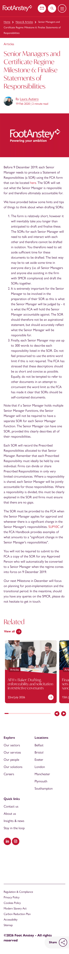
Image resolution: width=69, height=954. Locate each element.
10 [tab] (41, 714)
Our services (12, 752)
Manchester (42, 774)
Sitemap (8, 925)
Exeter (39, 760)
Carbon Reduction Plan (17, 914)
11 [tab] (45, 714)
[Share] (63, 942)
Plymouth (41, 781)
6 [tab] (26, 714)
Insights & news (14, 821)
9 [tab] (37, 714)
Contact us (11, 806)
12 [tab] (49, 714)
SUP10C (53, 527)
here (33, 183)
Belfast (39, 745)
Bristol (39, 752)
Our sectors (12, 745)
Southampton (44, 788)
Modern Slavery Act (15, 908)
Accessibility (10, 919)
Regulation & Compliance (18, 892)
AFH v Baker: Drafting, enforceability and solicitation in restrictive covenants (30, 683)
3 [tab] (14, 714)
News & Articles (24, 21)
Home (7, 21)
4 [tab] (18, 714)
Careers (9, 774)
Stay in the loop (14, 828)
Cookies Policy (12, 903)
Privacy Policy (12, 897)
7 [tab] (29, 714)
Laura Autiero (29, 99)
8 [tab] (33, 714)
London (40, 767)
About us (10, 814)
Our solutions (13, 767)
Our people (11, 760)
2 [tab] (10, 714)
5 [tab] (22, 714)
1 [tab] (6, 714)
